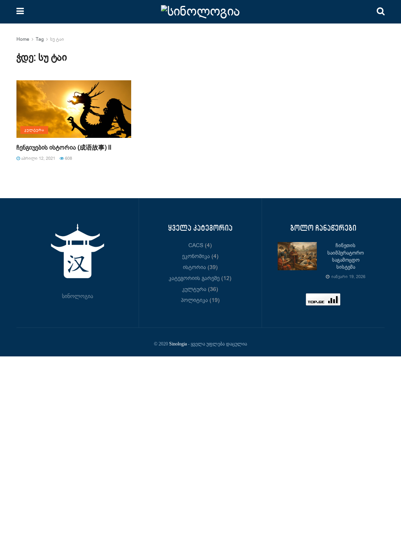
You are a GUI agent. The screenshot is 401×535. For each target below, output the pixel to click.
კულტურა (34, 130)
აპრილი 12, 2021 (37, 158)
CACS (195, 245)
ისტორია (194, 267)
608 (68, 158)
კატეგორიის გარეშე (194, 278)
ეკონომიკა (196, 256)
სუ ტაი (57, 39)
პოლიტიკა (194, 300)
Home (22, 39)
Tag (40, 39)
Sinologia (178, 344)
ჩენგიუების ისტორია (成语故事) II (63, 148)
